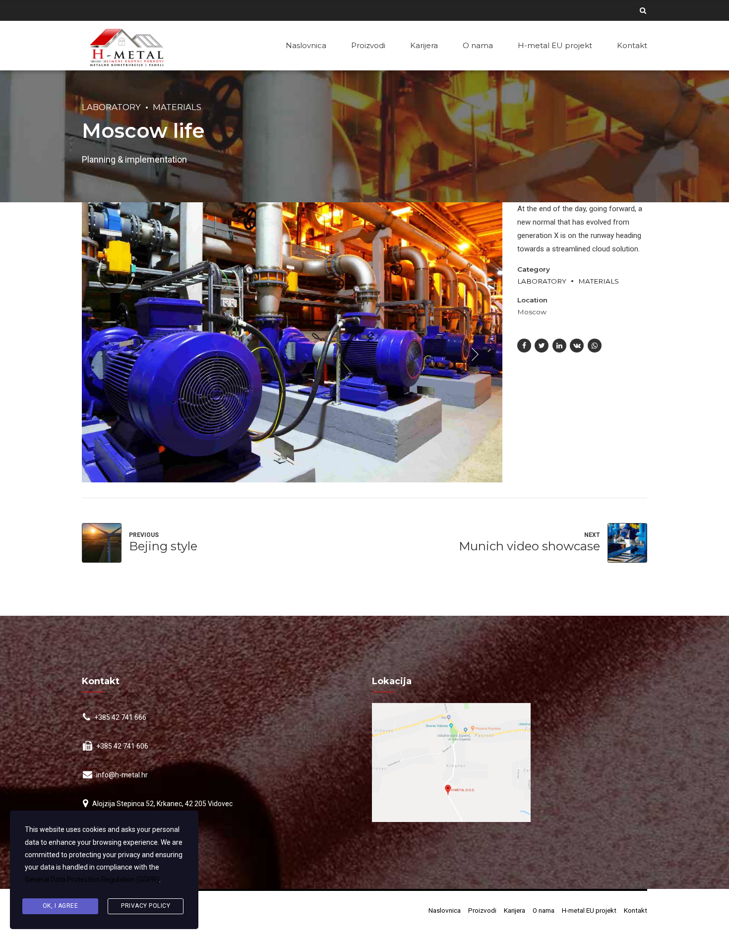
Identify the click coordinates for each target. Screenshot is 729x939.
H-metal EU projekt (555, 45)
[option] (292, 342)
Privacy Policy (145, 905)
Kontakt (632, 45)
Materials (177, 107)
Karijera (424, 45)
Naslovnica (306, 45)
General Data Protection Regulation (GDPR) (92, 879)
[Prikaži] (451, 762)
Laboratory (111, 107)
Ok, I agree (60, 905)
